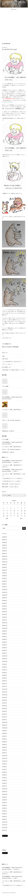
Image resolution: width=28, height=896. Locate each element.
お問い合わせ (5, 358)
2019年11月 (4, 758)
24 (3, 515)
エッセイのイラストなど (9, 49)
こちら (4, 86)
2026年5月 (4, 545)
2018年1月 (4, 819)
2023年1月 (4, 653)
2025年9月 (4, 564)
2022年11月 (4, 658)
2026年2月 (4, 550)
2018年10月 (4, 794)
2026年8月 (4, 537)
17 (3, 513)
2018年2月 (4, 816)
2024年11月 (4, 592)
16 (24, 510)
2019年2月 (4, 783)
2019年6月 (4, 772)
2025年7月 (4, 570)
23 (24, 513)
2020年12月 (4, 722)
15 (21, 510)
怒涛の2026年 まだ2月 (7, 484)
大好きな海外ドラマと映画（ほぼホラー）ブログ (13, 369)
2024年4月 (4, 611)
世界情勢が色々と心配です (8, 452)
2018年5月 (4, 808)
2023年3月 (4, 647)
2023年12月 (4, 622)
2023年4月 (4, 644)
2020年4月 (4, 744)
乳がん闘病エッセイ (6, 367)
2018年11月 (4, 791)
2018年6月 (4, 805)
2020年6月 (4, 739)
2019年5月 (4, 775)
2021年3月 (4, 714)
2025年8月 (4, 567)
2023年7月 (4, 636)
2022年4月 (4, 678)
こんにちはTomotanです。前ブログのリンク (12, 361)
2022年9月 (4, 664)
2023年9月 (4, 631)
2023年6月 (4, 639)
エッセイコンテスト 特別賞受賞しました (14, 108)
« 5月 (7, 518)
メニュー (15, 9)
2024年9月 (4, 597)
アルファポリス (6, 100)
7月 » (21, 518)
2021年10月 (4, 694)
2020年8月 (4, 733)
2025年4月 (4, 578)
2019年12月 (4, 755)
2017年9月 (4, 830)
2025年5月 (4, 575)
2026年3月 (4, 548)
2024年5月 (4, 608)
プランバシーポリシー (7, 364)
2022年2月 (4, 683)
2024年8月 (4, 600)
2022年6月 (4, 672)
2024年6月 (4, 606)
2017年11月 (4, 824)
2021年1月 (4, 719)
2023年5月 (4, 642)
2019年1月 (4, 786)
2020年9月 (4, 730)
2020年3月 (4, 747)
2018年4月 (4, 811)
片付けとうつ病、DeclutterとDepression (11, 449)
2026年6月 (4, 542)
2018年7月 (4, 802)
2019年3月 (4, 780)
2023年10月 (4, 628)
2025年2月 (4, 584)
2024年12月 (4, 589)
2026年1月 (4, 553)
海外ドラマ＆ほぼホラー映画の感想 (10, 346)
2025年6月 (4, 572)
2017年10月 (4, 827)
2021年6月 (4, 705)
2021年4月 (4, 711)
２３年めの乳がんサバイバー (8, 478)
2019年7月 (4, 769)
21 (17, 513)
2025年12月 (4, 556)
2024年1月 (4, 620)
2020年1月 (4, 752)
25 (7, 515)
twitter (3, 356)
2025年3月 (4, 581)
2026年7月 (4, 539)
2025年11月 (4, 559)
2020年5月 (4, 741)
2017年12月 (4, 822)
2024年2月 (4, 617)
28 (17, 515)
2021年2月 (4, 716)
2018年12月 (4, 788)
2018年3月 (4, 813)
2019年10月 (4, 761)
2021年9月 (4, 697)
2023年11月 (4, 625)
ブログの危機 (5, 439)
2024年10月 (4, 595)
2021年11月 (4, 692)
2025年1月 (4, 586)
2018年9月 (4, 797)
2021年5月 (4, 708)
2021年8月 (4, 700)
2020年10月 (4, 727)
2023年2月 (4, 650)
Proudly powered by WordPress (9, 892)
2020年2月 (4, 750)
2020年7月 (4, 736)
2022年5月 (4, 675)
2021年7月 (4, 703)
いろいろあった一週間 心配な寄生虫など (11, 446)
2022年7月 (4, 669)
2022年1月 (4, 686)
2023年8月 (4, 633)
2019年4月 (4, 777)
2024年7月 (4, 603)
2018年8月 (4, 799)
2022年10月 (4, 661)
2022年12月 (4, 656)
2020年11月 (4, 725)
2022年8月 (4, 667)
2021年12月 (4, 689)
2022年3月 (4, 680)
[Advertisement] (14, 26)
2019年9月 (4, 763)
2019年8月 (4, 766)
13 (14, 510)
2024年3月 (4, 614)
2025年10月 (4, 561)
